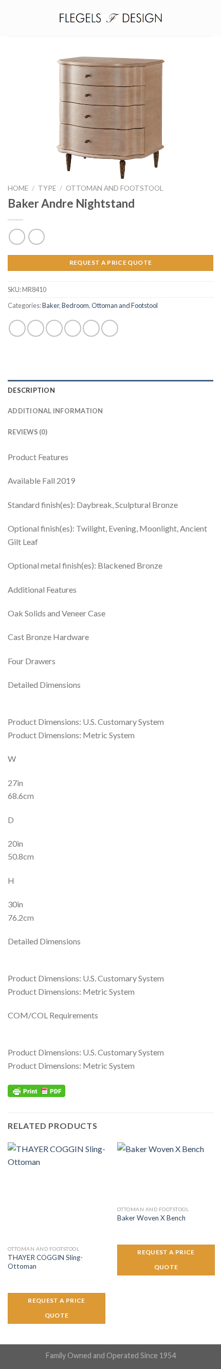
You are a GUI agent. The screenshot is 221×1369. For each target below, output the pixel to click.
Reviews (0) (27, 432)
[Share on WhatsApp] (17, 328)
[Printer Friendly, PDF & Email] (36, 1089)
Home (18, 188)
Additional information (55, 411)
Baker (50, 305)
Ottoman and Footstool (114, 188)
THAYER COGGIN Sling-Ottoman (45, 1262)
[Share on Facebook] (35, 328)
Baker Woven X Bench (151, 1218)
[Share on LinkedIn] (109, 328)
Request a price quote (110, 262)
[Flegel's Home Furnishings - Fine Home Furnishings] (110, 17)
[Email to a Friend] (72, 328)
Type (47, 188)
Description (31, 390)
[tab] (110, 390)
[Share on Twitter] (54, 328)
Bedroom (75, 305)
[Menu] (14, 17)
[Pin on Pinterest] (91, 328)
